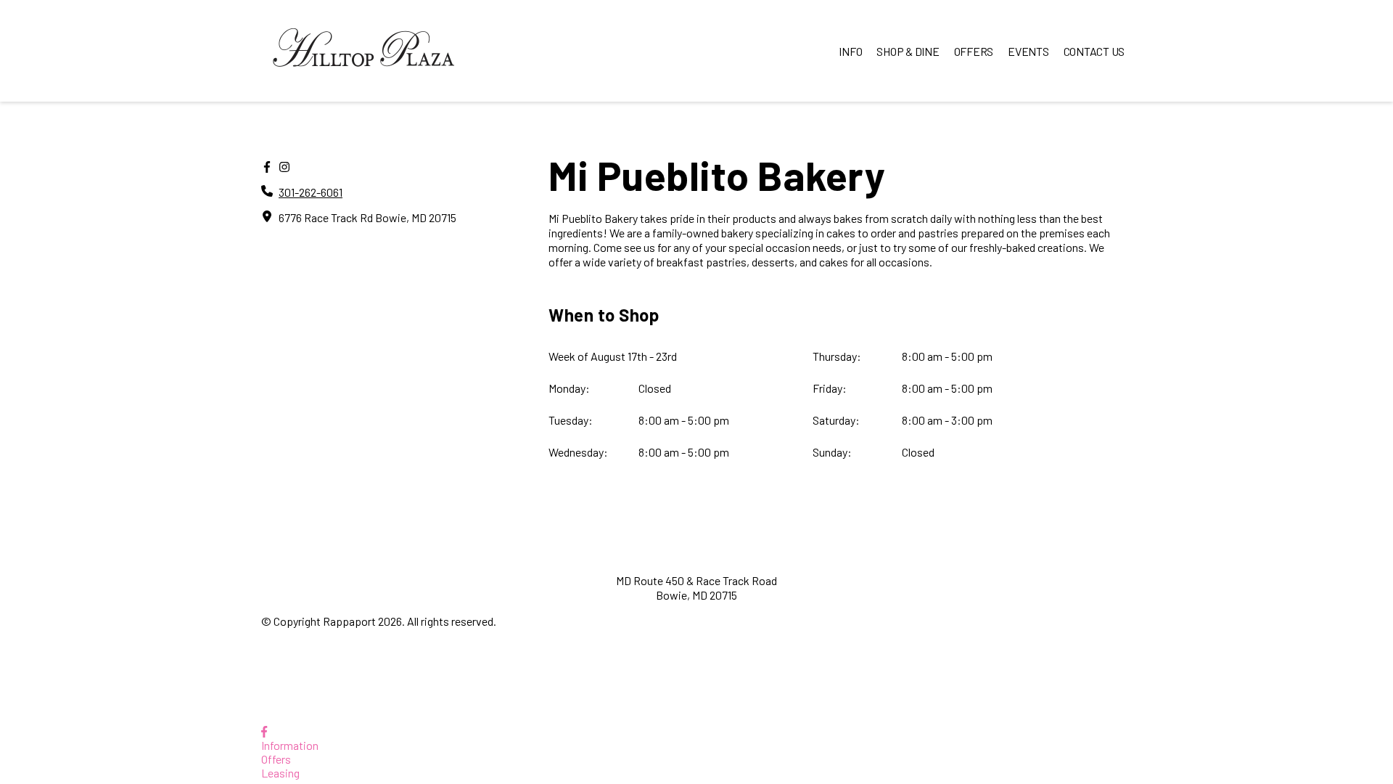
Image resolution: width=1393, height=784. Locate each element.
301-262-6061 (310, 192)
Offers (276, 759)
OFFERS (974, 51)
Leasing (280, 773)
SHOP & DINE (907, 51)
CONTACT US (1094, 51)
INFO (850, 51)
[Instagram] (284, 166)
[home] (363, 51)
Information (290, 745)
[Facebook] (267, 166)
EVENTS (1028, 51)
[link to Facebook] (264, 731)
